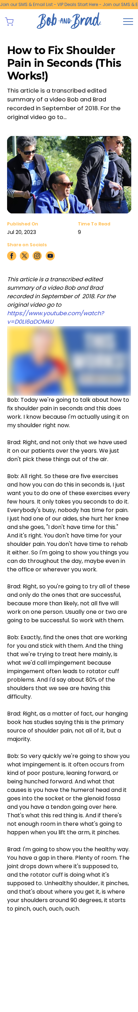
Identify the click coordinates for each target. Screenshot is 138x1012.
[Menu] (128, 21)
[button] (9, 21)
